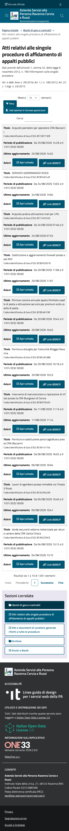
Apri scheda (26, 162)
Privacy (9, 812)
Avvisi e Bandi (19, 650)
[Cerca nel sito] (62, 16)
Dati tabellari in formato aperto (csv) (26, 110)
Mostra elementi (34, 98)
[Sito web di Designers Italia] (34, 694)
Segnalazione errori (16, 818)
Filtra (11, 103)
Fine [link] (60, 583)
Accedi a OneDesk (15, 825)
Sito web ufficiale (16, 4)
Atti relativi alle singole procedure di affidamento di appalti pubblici (31, 616)
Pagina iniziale (10, 30)
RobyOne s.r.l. (12, 757)
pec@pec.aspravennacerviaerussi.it (25, 796)
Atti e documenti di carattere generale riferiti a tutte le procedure (32, 630)
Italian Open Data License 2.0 (33, 718)
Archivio (16, 641)
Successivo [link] (47, 583)
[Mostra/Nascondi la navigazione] (7, 15)
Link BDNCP (53, 163)
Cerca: (20, 118)
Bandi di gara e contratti (37, 30)
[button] (60, 4)
